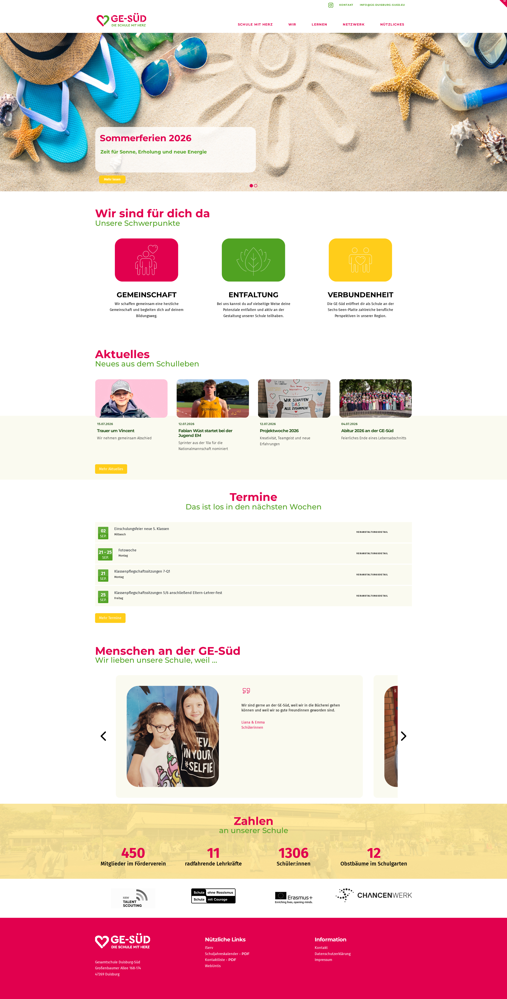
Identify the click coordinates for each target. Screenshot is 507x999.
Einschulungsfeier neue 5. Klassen (141, 529)
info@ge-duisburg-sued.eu (382, 4)
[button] (503, 4)
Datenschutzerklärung (333, 954)
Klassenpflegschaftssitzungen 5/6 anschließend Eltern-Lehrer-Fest (168, 593)
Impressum (323, 960)
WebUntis (213, 966)
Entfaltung (253, 294)
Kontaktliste (215, 960)
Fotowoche (127, 550)
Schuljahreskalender (221, 954)
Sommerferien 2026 (146, 138)
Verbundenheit (360, 294)
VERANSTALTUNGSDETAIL (372, 532)
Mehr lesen (112, 179)
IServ (209, 948)
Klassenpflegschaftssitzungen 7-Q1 (142, 571)
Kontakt (346, 4)
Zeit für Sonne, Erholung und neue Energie (153, 152)
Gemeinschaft (146, 294)
